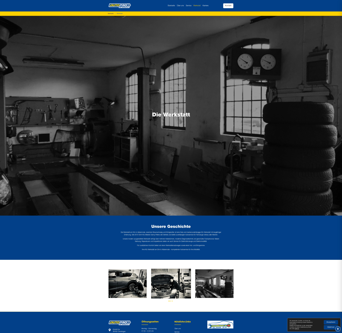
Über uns (180, 6)
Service (188, 6)
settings (297, 328)
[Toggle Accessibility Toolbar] (338, 329)
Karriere (205, 6)
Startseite (171, 6)
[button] (170, 301)
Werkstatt (197, 6)
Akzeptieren (330, 322)
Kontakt (228, 6)
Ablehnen (331, 327)
